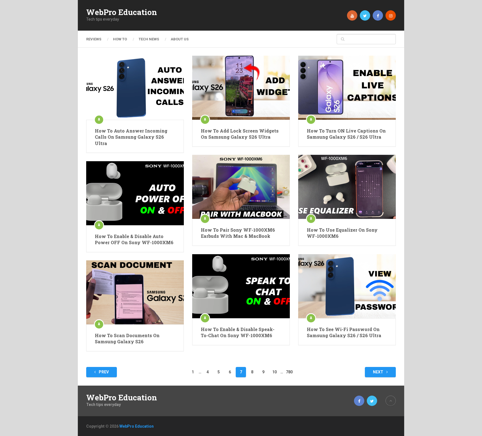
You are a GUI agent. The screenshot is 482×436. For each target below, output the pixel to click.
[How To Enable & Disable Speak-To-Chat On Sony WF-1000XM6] (241, 286)
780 (289, 372)
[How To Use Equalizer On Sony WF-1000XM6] (347, 187)
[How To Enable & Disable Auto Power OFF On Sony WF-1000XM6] (135, 193)
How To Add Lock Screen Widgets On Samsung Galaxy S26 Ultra (240, 134)
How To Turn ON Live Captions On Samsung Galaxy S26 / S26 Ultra (346, 134)
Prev (103, 372)
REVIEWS (93, 39)
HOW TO (120, 39)
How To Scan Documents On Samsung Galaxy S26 (127, 338)
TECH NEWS (149, 39)
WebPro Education (121, 12)
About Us (180, 39)
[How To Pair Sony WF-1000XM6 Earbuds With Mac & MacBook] (241, 187)
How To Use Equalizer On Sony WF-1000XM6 (342, 233)
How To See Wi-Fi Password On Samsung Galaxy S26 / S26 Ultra (344, 332)
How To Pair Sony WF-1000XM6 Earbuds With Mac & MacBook (238, 233)
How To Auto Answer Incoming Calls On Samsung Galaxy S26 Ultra (131, 137)
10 (274, 372)
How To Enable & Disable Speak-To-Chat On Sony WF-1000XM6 (237, 332)
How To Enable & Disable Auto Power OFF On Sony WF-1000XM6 (134, 239)
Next (378, 372)
